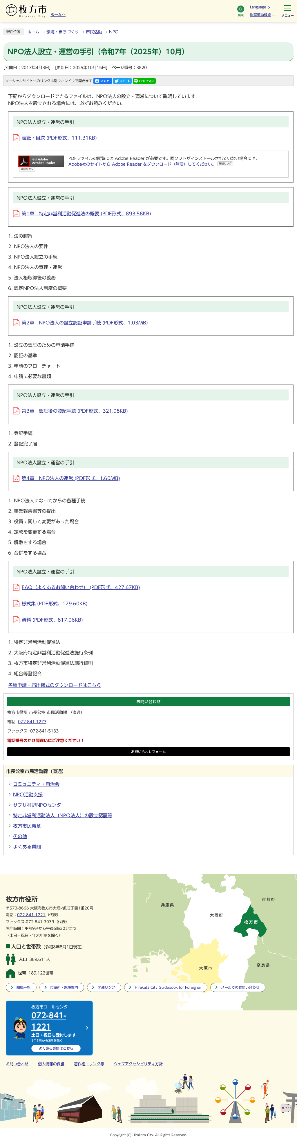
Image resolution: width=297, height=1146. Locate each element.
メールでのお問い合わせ (240, 987)
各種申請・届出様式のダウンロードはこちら (54, 685)
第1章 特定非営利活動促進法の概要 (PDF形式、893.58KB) (86, 213)
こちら (56, 1048)
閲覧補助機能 (260, 14)
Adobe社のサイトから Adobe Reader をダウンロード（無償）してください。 (150, 164)
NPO (114, 32)
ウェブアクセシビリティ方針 (138, 1064)
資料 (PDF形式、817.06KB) (52, 620)
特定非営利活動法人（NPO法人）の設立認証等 (62, 815)
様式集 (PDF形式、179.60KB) (55, 603)
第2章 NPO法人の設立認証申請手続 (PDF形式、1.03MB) (85, 322)
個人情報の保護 (51, 1064)
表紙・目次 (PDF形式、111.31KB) (59, 138)
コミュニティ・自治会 (36, 784)
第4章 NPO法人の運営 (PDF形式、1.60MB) (71, 478)
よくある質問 (27, 846)
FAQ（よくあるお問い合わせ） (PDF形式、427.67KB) (81, 587)
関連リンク (106, 987)
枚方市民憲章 (27, 826)
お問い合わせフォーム (148, 751)
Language (258, 7)
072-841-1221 (31, 915)
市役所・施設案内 (64, 987)
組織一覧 (23, 987)
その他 (20, 836)
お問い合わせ (17, 1064)
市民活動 (94, 32)
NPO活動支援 (28, 794)
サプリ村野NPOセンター (39, 805)
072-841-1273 (32, 722)
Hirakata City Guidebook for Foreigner (168, 987)
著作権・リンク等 (89, 1064)
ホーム (33, 32)
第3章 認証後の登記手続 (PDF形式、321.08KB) (75, 411)
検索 (241, 15)
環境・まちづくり (62, 32)
